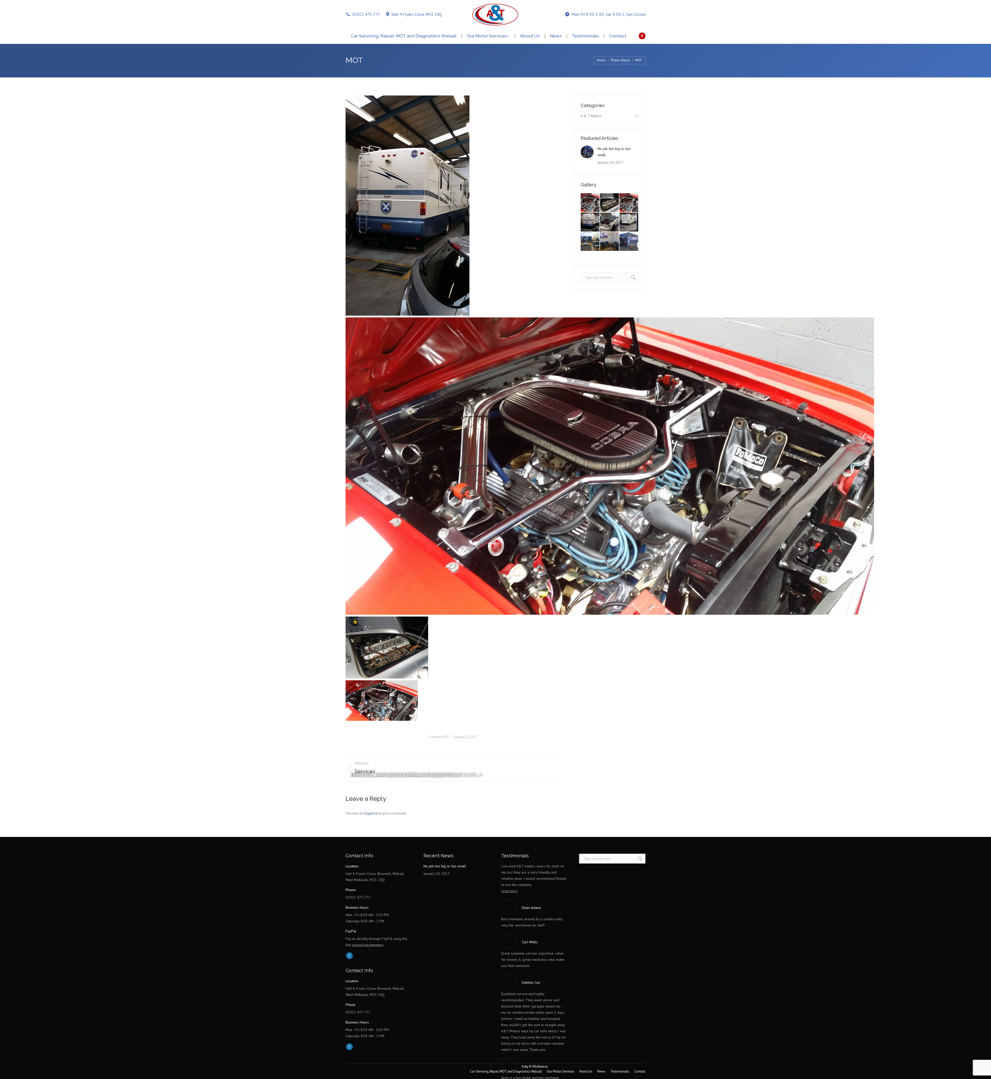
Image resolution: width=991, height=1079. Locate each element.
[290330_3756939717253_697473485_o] (609, 241)
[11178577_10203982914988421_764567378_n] (590, 203)
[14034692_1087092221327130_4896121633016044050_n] (609, 222)
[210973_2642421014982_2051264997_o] (629, 241)
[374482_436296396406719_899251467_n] (590, 241)
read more (509, 891)
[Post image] (587, 152)
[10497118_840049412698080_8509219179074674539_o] (629, 203)
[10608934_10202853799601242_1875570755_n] (609, 203)
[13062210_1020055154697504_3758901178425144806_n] (629, 222)
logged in (371, 813)
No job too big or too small (613, 151)
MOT (446, 737)
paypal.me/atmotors (367, 944)
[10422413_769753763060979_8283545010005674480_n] (590, 222)
